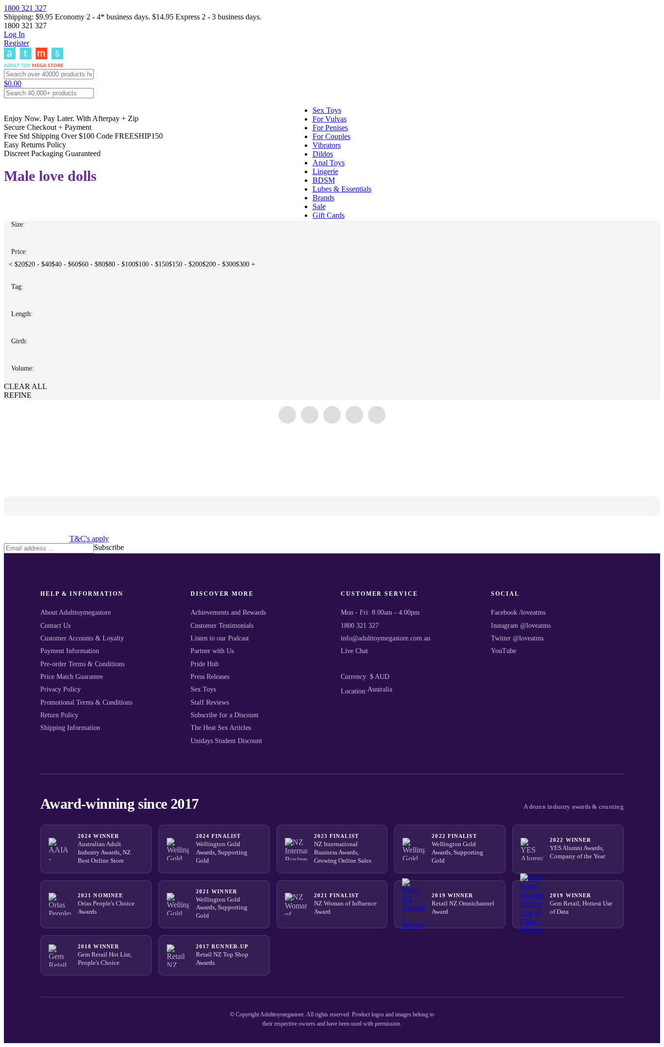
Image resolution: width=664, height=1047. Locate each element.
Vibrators (327, 145)
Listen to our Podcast (220, 638)
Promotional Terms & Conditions (86, 702)
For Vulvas (330, 119)
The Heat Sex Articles (221, 727)
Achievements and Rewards (228, 612)
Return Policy (59, 715)
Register (16, 43)
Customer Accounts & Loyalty (82, 638)
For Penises (330, 128)
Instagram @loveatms (521, 625)
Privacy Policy (60, 689)
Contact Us (55, 625)
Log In (14, 34)
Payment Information (69, 651)
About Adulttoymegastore (75, 612)
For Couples (331, 136)
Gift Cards (329, 215)
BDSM (324, 180)
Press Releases (210, 676)
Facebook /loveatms (518, 612)
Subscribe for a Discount (225, 715)
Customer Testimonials (222, 625)
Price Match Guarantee (71, 676)
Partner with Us (212, 651)
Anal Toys (329, 163)
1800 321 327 (25, 8)
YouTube (503, 651)
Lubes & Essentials (342, 189)
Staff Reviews (210, 702)
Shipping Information (70, 727)
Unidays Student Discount (226, 741)
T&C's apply (89, 538)
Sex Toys (327, 110)
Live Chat (354, 651)
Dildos (323, 154)
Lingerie (325, 171)
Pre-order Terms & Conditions (82, 664)
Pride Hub (205, 664)
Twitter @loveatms (517, 638)
